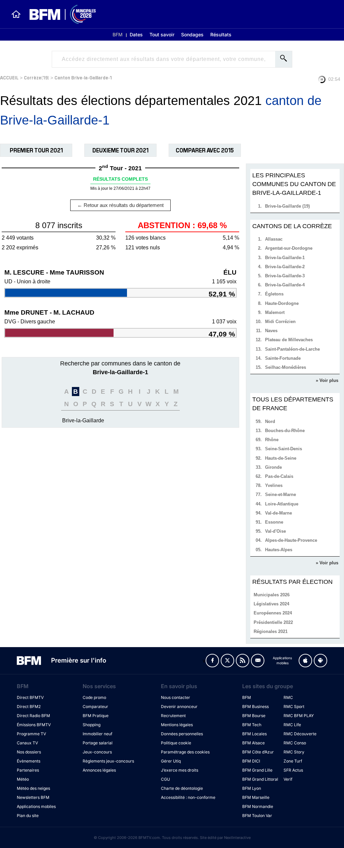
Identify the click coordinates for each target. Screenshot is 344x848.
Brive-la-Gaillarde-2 (285, 266)
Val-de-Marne (278, 513)
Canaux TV (27, 742)
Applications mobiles (36, 806)
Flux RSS (242, 660)
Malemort (275, 312)
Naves (271, 330)
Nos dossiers (29, 751)
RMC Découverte (300, 733)
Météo (23, 779)
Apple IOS (305, 660)
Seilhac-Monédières (285, 367)
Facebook (212, 660)
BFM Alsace (253, 742)
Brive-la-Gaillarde (83, 420)
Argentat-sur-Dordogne (288, 248)
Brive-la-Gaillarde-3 (285, 275)
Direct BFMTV (30, 697)
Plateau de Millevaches (289, 339)
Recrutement (173, 715)
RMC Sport (294, 706)
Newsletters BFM (33, 797)
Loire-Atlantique (281, 503)
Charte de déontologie (182, 788)
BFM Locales (254, 733)
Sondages (192, 34)
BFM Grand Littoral (260, 779)
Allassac (274, 239)
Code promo (94, 697)
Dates (136, 34)
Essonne (274, 522)
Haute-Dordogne (282, 303)
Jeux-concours (97, 751)
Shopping (91, 724)
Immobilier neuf (97, 733)
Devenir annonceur (179, 706)
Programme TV (31, 733)
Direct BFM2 (29, 706)
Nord (270, 421)
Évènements (28, 761)
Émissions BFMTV (34, 724)
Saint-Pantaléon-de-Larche (292, 349)
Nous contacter (175, 697)
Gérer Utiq (171, 761)
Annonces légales (99, 770)
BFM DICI (251, 761)
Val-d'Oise (275, 531)
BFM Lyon (251, 788)
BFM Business (255, 706)
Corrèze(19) (36, 77)
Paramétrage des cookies (185, 751)
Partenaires (28, 770)
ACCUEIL (9, 77)
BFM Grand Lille (257, 770)
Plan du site (28, 815)
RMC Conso (295, 742)
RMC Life (292, 724)
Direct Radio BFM (33, 715)
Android (320, 660)
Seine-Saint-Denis (283, 448)
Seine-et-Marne (280, 494)
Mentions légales (177, 724)
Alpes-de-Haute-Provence (291, 540)
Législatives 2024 (271, 603)
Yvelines (274, 485)
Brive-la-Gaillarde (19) (287, 206)
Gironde (273, 467)
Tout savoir (161, 34)
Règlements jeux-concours (108, 761)
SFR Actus (293, 770)
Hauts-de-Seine (280, 458)
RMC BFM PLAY (299, 715)
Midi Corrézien (280, 321)
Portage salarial (98, 742)
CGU (165, 779)
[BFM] (16, 14)
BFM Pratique (96, 715)
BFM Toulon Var (257, 815)
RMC (288, 697)
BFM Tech (251, 724)
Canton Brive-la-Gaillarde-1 (83, 77)
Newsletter (257, 660)
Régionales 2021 (271, 631)
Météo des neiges (33, 788)
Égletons (274, 293)
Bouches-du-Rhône (285, 430)
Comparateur (95, 706)
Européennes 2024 (273, 612)
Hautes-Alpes (278, 549)
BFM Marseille (255, 797)
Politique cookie (176, 742)
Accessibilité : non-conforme (188, 797)
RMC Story (294, 751)
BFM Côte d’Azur (258, 751)
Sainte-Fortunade (283, 358)
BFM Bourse (253, 715)
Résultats (220, 34)
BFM (118, 34)
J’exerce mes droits (179, 770)
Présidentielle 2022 (273, 622)
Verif (288, 779)
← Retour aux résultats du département (120, 205)
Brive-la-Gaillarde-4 (285, 284)
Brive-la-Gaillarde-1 (285, 257)
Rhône (271, 439)
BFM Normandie (257, 806)
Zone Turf (293, 761)
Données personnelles (182, 733)
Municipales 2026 (272, 594)
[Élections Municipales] (59, 14)
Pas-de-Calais (279, 476)
